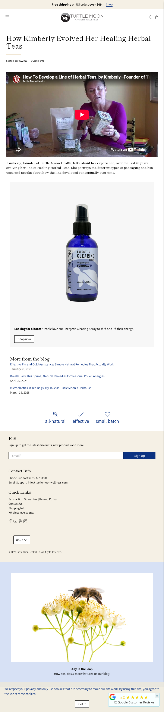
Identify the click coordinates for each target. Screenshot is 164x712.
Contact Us (15, 504)
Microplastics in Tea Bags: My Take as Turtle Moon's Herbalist (50, 388)
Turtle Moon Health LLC (28, 551)
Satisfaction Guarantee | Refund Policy (33, 499)
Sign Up (139, 456)
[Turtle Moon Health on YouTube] (15, 522)
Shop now (24, 339)
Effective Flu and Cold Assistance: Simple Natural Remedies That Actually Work (62, 364)
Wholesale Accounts (21, 513)
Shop (109, 4)
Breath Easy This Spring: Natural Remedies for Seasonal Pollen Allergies (57, 376)
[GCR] (112, 697)
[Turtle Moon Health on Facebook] (10, 522)
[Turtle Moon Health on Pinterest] (20, 522)
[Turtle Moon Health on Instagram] (25, 522)
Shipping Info (17, 508)
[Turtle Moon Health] (82, 17)
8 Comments (37, 60)
